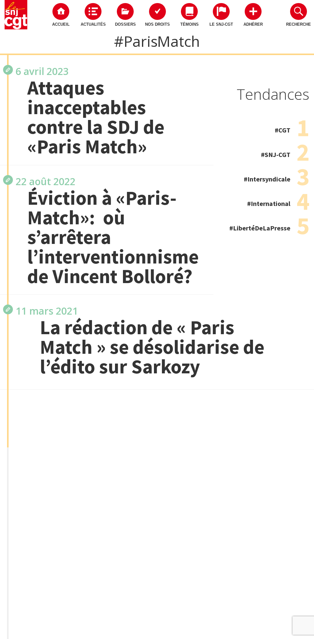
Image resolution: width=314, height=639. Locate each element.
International (270, 203)
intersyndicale (268, 179)
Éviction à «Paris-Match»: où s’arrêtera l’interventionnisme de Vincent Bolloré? (111, 237)
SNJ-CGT (277, 154)
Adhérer (253, 24)
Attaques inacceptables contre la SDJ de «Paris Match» (95, 117)
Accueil (61, 24)
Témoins (189, 24)
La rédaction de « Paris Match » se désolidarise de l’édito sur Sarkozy (152, 346)
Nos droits (157, 24)
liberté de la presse (261, 228)
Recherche (298, 24)
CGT (284, 130)
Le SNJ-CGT (221, 24)
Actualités (93, 24)
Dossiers (125, 24)
